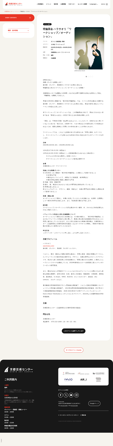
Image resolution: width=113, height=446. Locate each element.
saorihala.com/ (48, 246)
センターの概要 (82, 4)
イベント (48, 4)
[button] (86, 76)
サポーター (72, 4)
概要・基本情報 (13, 30)
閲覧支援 (84, 415)
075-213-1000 (63, 405)
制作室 (56, 4)
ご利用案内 (40, 4)
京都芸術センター (13, 3)
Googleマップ (94, 403)
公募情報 (63, 4)
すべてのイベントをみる (73, 350)
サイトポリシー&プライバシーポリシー (69, 415)
